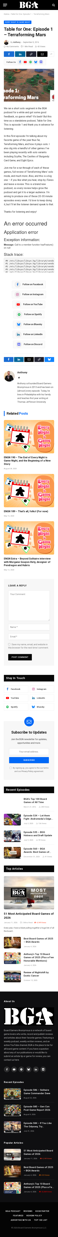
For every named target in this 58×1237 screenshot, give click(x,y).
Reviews (28, 1211)
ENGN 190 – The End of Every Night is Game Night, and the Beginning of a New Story (27, 461)
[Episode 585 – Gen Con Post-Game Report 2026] (12, 1110)
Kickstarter (42, 1211)
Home (6, 14)
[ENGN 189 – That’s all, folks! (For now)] (29, 490)
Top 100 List (40, 1220)
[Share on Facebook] (9, 54)
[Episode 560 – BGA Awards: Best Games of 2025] (12, 853)
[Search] (53, 5)
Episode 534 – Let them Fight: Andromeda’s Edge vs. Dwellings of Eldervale (37, 819)
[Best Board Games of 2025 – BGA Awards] (12, 942)
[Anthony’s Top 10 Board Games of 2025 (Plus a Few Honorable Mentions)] (12, 958)
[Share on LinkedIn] (20, 54)
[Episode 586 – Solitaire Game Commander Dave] (12, 1094)
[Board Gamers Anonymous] (28, 5)
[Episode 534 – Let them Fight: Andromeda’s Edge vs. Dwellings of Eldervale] (12, 819)
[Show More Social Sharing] (51, 54)
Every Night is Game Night (17, 22)
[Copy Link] (31, 54)
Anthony (16, 42)
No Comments (12, 46)
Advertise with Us (21, 1220)
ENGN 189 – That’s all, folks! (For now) (26, 511)
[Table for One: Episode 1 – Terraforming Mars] (29, 85)
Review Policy (34, 1216)
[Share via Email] (42, 54)
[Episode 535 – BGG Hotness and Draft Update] (12, 836)
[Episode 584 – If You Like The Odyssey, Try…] (12, 1127)
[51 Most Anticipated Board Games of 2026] (29, 892)
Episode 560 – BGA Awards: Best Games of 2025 (36, 852)
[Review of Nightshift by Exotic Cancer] (12, 976)
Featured (18, 1216)
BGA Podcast (13, 1211)
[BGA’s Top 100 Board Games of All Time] (12, 803)
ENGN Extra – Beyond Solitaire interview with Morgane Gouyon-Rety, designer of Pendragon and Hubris (27, 562)
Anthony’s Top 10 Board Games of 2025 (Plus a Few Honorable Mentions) (39, 957)
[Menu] (5, 5)
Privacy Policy (27, 771)
